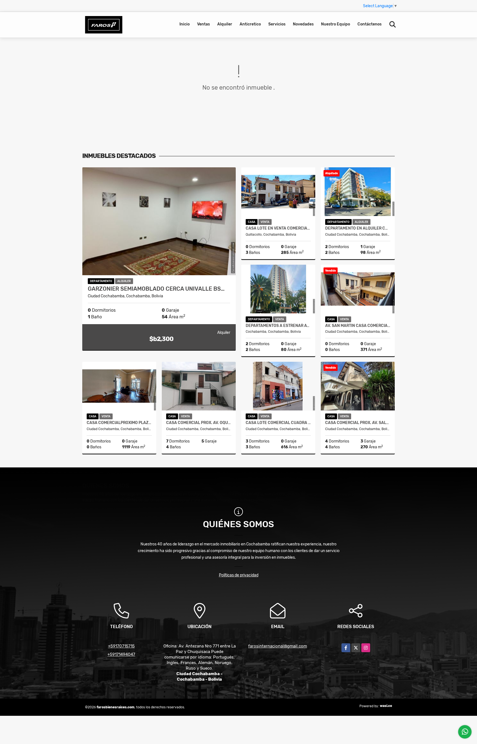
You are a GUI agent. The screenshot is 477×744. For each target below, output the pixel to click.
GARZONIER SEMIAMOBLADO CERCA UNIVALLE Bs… (156, 288)
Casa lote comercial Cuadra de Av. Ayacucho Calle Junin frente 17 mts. (278, 423)
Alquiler (224, 24)
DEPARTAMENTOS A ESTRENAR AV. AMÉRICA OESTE (278, 326)
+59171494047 (121, 654)
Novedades (303, 24)
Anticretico (250, 24)
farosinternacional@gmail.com (277, 646)
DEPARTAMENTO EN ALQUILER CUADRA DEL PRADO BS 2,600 (357, 228)
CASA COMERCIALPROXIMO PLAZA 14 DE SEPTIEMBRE (119, 423)
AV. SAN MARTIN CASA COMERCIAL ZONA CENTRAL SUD (357, 326)
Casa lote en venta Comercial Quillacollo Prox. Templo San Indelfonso (278, 228)
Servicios (276, 24)
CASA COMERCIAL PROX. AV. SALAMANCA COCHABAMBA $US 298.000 (357, 423)
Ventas (203, 24)
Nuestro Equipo (335, 24)
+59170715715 (121, 646)
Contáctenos (369, 24)
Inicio (184, 24)
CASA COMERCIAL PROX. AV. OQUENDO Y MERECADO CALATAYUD (198, 423)
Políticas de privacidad (238, 575)
